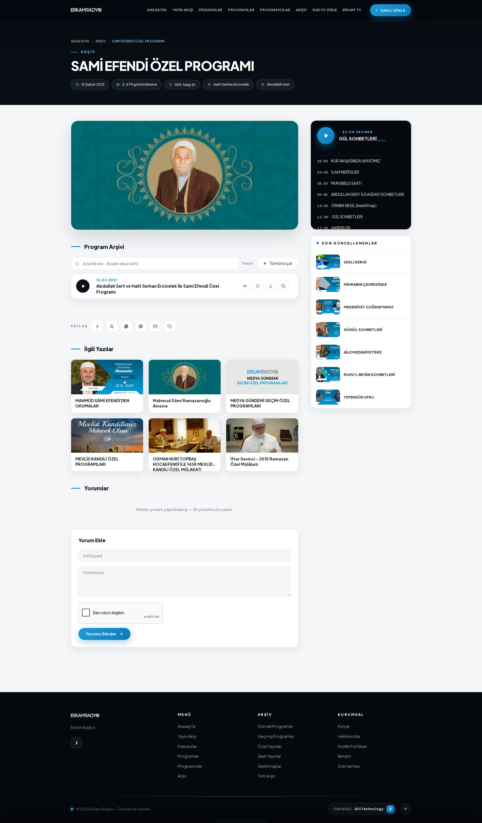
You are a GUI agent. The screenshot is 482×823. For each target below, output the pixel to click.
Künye (344, 726)
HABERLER (340, 227)
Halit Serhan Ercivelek (231, 84)
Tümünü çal (280, 263)
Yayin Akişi (187, 736)
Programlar (188, 756)
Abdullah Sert (278, 84)
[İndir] (270, 286)
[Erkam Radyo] (86, 10)
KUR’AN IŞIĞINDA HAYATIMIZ (355, 161)
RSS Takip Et (185, 84)
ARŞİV (301, 10)
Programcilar (190, 766)
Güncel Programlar (275, 726)
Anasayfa (186, 726)
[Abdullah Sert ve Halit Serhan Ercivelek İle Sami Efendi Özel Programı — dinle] (83, 286)
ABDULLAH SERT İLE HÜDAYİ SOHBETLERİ (367, 194)
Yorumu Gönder (101, 634)
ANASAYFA (157, 10)
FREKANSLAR (211, 10)
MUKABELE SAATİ (346, 183)
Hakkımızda (349, 736)
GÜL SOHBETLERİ (358, 138)
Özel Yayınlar (270, 746)
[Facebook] (76, 742)
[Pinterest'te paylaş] (141, 326)
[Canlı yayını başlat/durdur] (325, 135)
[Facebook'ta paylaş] (97, 326)
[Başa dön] (405, 809)
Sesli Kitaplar (269, 766)
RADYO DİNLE (325, 10)
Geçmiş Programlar (276, 736)
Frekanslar (187, 746)
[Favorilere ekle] (257, 286)
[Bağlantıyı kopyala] (283, 286)
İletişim (344, 756)
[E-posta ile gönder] (155, 326)
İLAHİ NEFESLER (345, 172)
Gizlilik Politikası (352, 746)
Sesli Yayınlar (269, 756)
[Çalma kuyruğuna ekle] (245, 286)
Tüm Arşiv (266, 775)
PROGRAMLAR (241, 10)
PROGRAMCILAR (275, 10)
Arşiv (182, 775)
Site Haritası (349, 766)
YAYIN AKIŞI (182, 10)
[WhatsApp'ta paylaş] (126, 326)
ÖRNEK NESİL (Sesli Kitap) (354, 205)
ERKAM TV (352, 10)
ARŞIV (100, 41)
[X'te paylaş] (112, 326)
